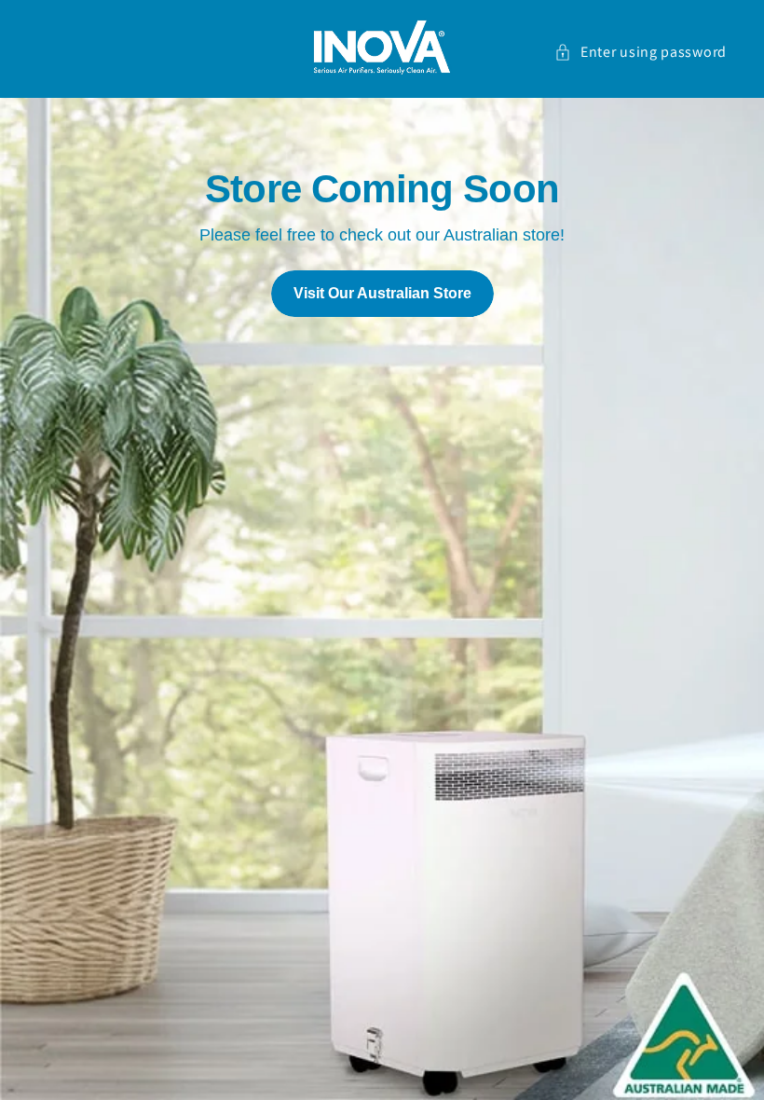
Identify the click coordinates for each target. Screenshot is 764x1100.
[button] (635, 52)
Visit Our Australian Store (382, 293)
